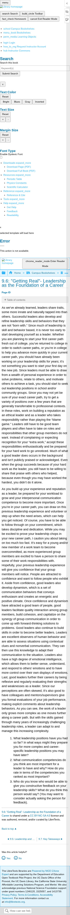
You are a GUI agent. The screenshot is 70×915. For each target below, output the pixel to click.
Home (17, 272)
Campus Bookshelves (43, 272)
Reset (5, 96)
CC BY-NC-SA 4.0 (40, 815)
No (20, 858)
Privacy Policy (9, 894)
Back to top (8, 829)
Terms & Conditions (28, 894)
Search (7, 911)
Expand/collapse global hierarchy (5, 273)
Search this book (9, 62)
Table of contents (16, 299)
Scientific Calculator (17, 187)
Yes (8, 858)
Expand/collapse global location (66, 272)
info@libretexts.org (14, 901)
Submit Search (10, 73)
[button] (12, 211)
